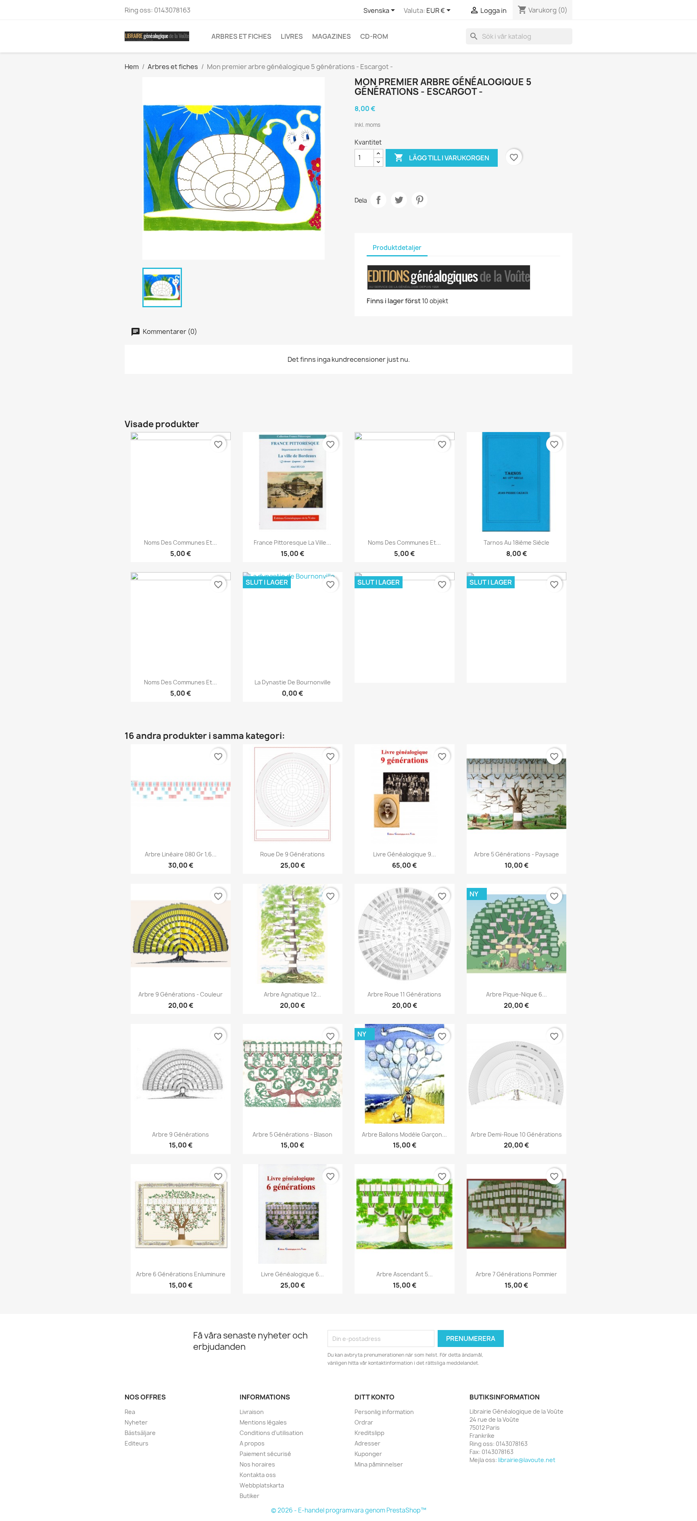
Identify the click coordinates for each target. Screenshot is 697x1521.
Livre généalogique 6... (292, 1274)
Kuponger (368, 1454)
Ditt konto (374, 1397)
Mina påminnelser (379, 1464)
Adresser (367, 1443)
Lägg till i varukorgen (441, 157)
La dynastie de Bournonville (293, 682)
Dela (378, 200)
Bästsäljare (140, 1433)
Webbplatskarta (262, 1485)
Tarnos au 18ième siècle (516, 542)
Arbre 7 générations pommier (516, 1274)
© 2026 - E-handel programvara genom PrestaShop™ (348, 1510)
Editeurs (136, 1443)
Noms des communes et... (180, 542)
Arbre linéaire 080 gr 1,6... (181, 854)
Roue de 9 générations (292, 854)
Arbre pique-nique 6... (516, 994)
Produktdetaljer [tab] (397, 247)
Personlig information (384, 1412)
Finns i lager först (394, 301)
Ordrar (364, 1422)
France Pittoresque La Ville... (292, 542)
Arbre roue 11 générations (404, 994)
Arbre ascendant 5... (404, 1274)
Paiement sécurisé (265, 1454)
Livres (292, 36)
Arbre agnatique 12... (292, 994)
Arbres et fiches (241, 36)
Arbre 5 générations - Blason (292, 1134)
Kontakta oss (258, 1475)
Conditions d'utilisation (271, 1433)
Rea (130, 1412)
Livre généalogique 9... (404, 854)
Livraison (252, 1412)
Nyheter (136, 1422)
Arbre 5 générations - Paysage (516, 854)
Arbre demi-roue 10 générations (516, 1134)
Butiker (249, 1496)
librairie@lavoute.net (526, 1460)
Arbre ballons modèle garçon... (404, 1134)
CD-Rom (374, 36)
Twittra (399, 200)
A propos (252, 1443)
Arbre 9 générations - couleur (180, 994)
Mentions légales (263, 1422)
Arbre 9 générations (180, 1134)
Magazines (331, 36)
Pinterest (419, 200)
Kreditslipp (369, 1433)
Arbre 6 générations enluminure (180, 1274)
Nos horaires (257, 1464)
